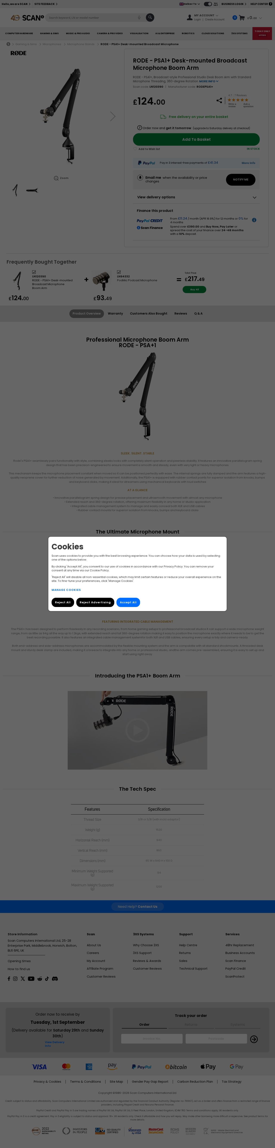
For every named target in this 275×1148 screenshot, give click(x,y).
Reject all (63, 603)
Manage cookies (66, 590)
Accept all (128, 603)
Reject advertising (95, 603)
